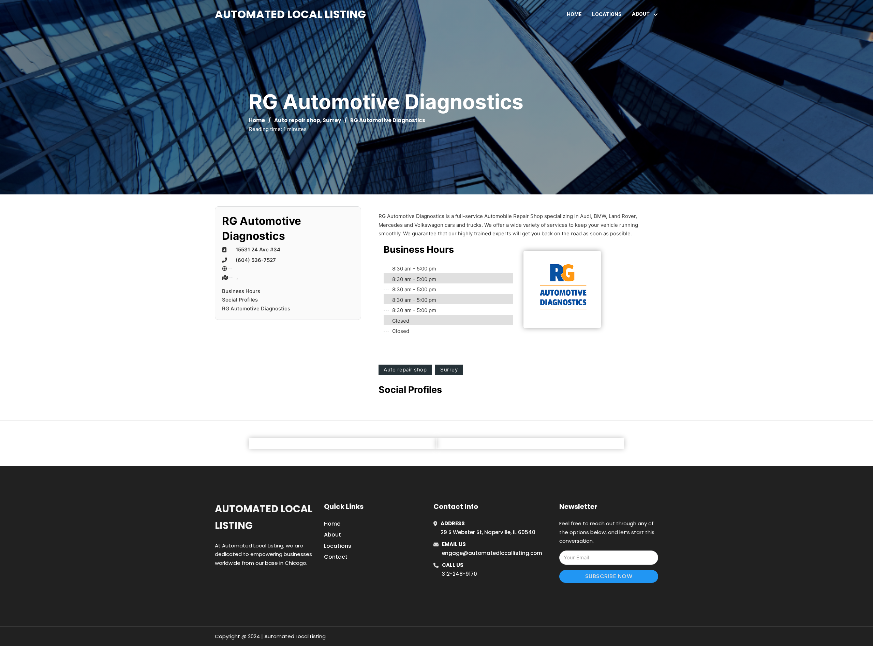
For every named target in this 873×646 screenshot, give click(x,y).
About (332, 535)
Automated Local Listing (290, 14)
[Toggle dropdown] (655, 14)
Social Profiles (240, 299)
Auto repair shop (297, 120)
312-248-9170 (459, 573)
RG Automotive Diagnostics (256, 308)
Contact (335, 557)
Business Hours (241, 291)
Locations (607, 14)
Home (574, 14)
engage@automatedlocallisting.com (492, 553)
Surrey (332, 120)
